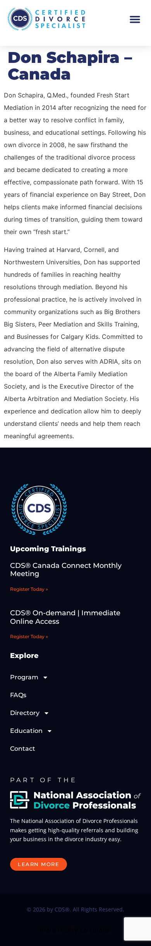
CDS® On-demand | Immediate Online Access (65, 617)
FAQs (18, 695)
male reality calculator (75, 929)
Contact (22, 748)
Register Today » (29, 589)
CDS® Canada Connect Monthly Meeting (66, 569)
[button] (135, 19)
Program (24, 677)
